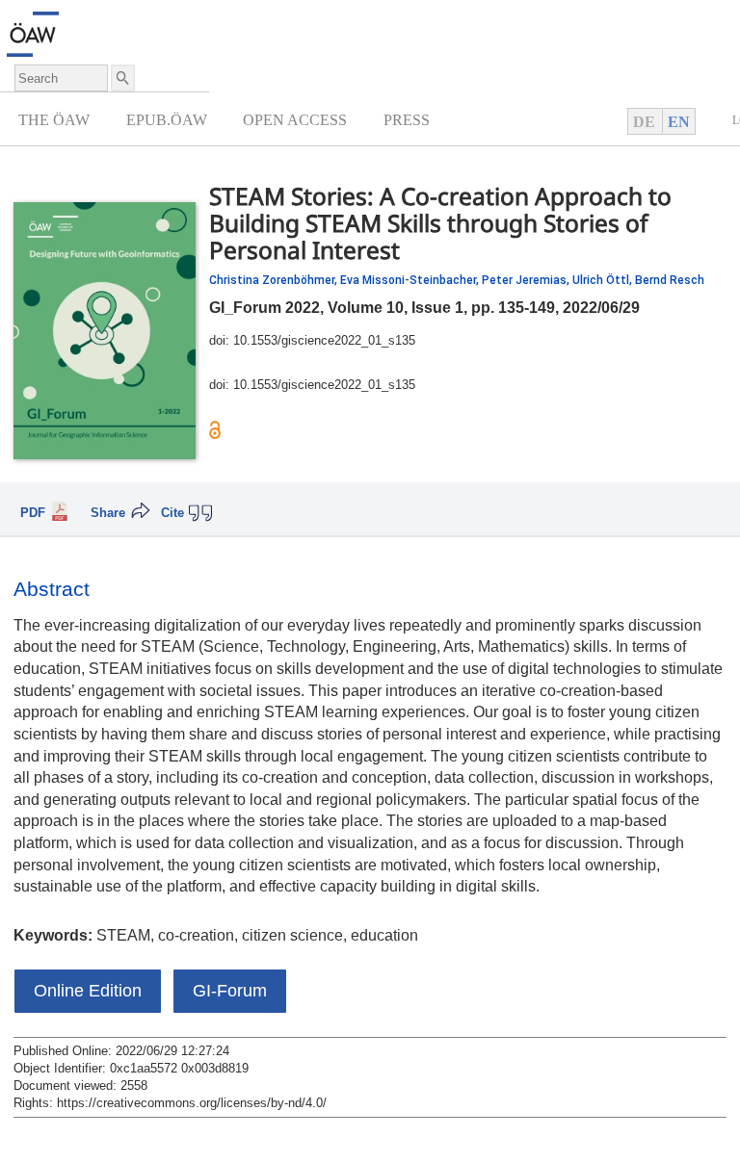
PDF (32, 513)
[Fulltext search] (121, 78)
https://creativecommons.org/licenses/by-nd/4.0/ (192, 1103)
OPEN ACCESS (295, 120)
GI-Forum (230, 990)
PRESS (406, 120)
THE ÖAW (54, 120)
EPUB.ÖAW (166, 120)
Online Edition (88, 990)
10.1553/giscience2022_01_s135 (324, 341)
